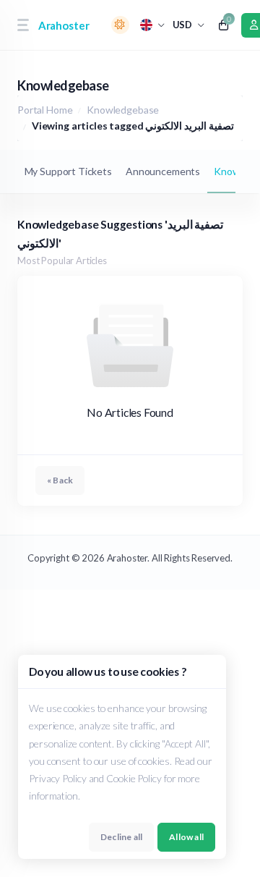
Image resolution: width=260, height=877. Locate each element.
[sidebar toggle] (22, 25)
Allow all (186, 836)
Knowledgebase (123, 109)
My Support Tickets (68, 171)
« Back (60, 480)
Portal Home (44, 109)
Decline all (121, 836)
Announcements (163, 171)
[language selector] (152, 25)
